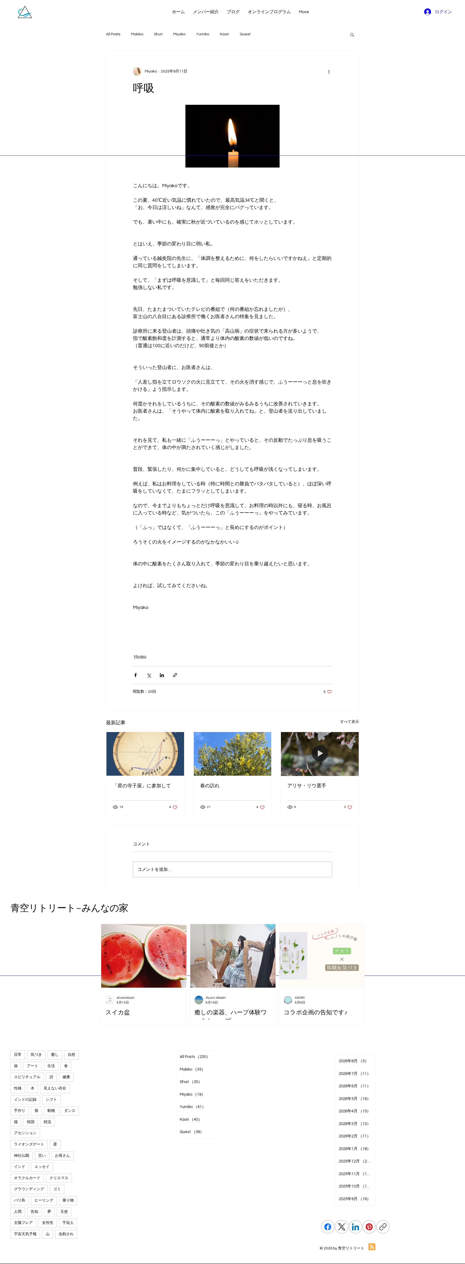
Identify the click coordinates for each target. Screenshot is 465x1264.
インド (19, 1167)
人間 (18, 1212)
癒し (55, 1055)
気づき (36, 1055)
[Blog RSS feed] (371, 1247)
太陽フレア (23, 1223)
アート (32, 1066)
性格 (18, 1088)
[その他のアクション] (329, 71)
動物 (51, 1111)
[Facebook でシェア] (135, 675)
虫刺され (66, 1234)
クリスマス (59, 1178)
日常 (18, 1055)
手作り (19, 1111)
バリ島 (19, 1200)
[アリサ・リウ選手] (320, 754)
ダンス (69, 1111)
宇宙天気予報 (25, 1234)
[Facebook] (328, 1227)
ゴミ (57, 1189)
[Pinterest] (369, 1227)
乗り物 (68, 1200)
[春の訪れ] (233, 754)
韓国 (30, 1122)
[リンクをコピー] (383, 1227)
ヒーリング (43, 1200)
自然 (71, 1055)
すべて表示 (349, 722)
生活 (51, 1066)
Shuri (158, 34)
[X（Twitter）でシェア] (148, 675)
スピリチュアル (27, 1077)
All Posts (113, 34)
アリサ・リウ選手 (306, 786)
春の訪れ (210, 786)
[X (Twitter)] (341, 1227)
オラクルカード (27, 1178)
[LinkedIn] (355, 1227)
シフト (51, 1100)
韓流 (47, 1122)
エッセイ (42, 1167)
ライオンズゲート (29, 1144)
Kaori (224, 34)
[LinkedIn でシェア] (161, 675)
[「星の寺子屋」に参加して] (145, 754)
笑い (42, 1156)
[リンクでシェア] (175, 675)
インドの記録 (25, 1100)
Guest (245, 34)
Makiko (137, 34)
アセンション (25, 1133)
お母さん (62, 1156)
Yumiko (202, 34)
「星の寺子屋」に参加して (142, 786)
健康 (66, 1077)
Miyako (179, 34)
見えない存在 (55, 1088)
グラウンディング (29, 1189)
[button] (352, 34)
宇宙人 (68, 1223)
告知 (34, 1212)
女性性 (47, 1223)
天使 (64, 1212)
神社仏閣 (21, 1156)
